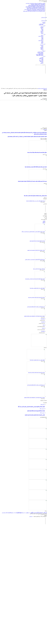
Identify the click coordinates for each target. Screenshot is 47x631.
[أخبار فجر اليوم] (44, 17)
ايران (29, 512)
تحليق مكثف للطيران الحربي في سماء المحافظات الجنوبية (35, 201)
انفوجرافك (41, 61)
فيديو (42, 62)
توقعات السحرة (40, 53)
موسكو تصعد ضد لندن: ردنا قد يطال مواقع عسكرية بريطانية (36, 8)
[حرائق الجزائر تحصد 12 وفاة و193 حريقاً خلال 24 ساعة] (38, 150)
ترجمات (42, 49)
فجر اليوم (30, 516)
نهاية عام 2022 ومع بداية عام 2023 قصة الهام (37, 241)
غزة (12, 512)
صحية (42, 29)
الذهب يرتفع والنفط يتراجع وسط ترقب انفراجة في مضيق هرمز (35, 3)
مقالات (42, 35)
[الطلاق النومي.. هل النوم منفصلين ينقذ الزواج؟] (38, 468)
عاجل (15, 512)
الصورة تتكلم (41, 58)
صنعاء (20, 512)
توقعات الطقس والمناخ (39, 54)
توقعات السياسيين (40, 51)
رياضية (42, 28)
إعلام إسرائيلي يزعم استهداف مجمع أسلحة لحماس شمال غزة (35, 195)
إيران (37, 512)
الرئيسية (43, 22)
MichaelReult (43, 318)
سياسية (42, 26)
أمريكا (45, 512)
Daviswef (43, 328)
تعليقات (44, 222)
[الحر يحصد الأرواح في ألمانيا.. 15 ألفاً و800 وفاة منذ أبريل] (40, 305)
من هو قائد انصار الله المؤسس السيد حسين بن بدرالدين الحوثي (35, 259)
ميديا (44, 56)
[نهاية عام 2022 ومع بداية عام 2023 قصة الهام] (40, 239)
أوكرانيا (43, 512)
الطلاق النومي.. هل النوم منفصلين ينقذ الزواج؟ (38, 4)
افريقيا (42, 39)
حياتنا (42, 45)
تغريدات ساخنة (40, 36)
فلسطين (9, 512)
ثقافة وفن (41, 44)
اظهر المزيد (45, 129)
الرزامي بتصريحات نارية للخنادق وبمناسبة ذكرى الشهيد (36, 250)
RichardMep (43, 331)
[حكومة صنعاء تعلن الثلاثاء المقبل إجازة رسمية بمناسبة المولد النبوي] (38, 499)
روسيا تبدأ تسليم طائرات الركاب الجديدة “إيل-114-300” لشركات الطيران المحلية (32, 181)
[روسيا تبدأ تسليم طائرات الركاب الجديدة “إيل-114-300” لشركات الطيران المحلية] (38, 179)
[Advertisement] (23, 80)
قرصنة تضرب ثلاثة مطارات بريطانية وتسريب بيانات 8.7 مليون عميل (34, 9)
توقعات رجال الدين (40, 52)
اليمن (31, 512)
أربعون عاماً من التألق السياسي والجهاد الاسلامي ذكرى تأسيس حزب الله (33, 231)
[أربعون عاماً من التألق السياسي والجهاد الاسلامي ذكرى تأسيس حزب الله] (40, 230)
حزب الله (25, 512)
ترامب (27, 512)
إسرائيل (40, 512)
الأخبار (44, 23)
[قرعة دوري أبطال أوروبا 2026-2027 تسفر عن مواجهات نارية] (38, 164)
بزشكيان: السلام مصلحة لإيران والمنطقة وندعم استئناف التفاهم (35, 6)
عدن (13, 512)
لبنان (7, 512)
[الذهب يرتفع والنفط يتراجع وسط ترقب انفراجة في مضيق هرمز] (40, 277)
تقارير (44, 25)
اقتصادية (41, 27)
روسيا (23, 512)
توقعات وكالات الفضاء (39, 55)
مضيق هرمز (4, 512)
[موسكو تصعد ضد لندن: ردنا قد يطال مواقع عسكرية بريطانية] (38, 509)
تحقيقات (41, 48)
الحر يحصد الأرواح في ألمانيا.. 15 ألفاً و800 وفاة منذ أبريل (36, 5)
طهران (17, 512)
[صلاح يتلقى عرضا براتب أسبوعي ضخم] (40, 267)
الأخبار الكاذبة (41, 24)
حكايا (42, 41)
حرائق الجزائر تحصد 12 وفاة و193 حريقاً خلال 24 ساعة (37, 152)
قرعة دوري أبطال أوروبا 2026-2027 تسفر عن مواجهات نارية (36, 7)
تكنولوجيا (41, 47)
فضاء (42, 46)
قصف (42, 42)
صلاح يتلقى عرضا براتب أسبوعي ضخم (39, 269)
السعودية (34, 512)
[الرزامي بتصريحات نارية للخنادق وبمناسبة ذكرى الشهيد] (40, 249)
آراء (44, 34)
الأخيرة (44, 221)
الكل (42, 38)
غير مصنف (45, 89)
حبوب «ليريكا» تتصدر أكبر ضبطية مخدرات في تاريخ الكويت (36, 10)
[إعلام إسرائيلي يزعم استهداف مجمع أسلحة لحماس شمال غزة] (38, 193)
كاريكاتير (41, 63)
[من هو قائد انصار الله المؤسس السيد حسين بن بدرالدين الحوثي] (40, 258)
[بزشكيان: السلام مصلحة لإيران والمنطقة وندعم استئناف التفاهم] (36, 396)
